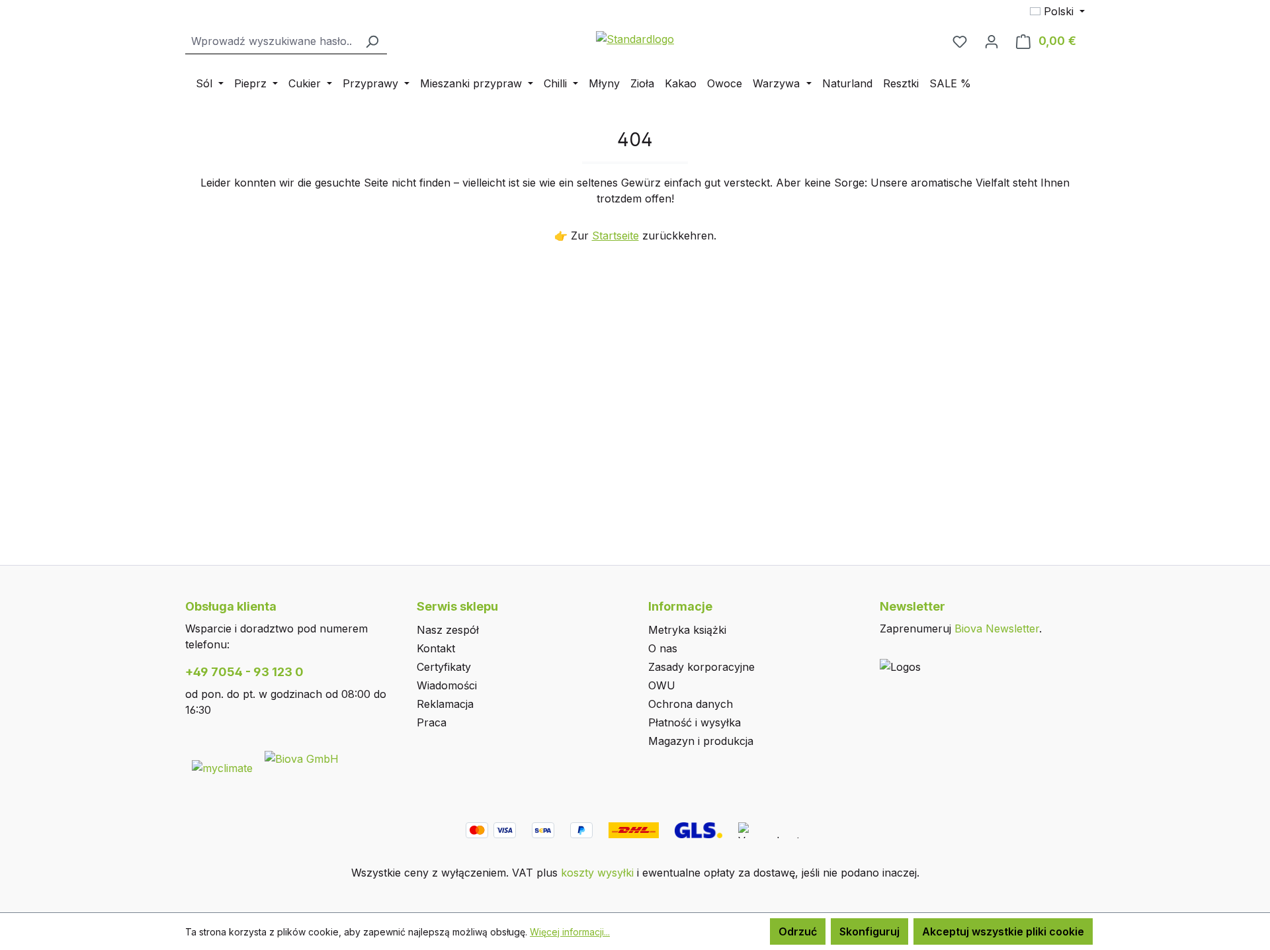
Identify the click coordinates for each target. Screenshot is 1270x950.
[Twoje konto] (991, 41)
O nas (662, 648)
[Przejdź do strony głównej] (635, 38)
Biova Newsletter (996, 628)
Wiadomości (447, 685)
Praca (431, 722)
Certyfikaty (444, 666)
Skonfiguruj (869, 931)
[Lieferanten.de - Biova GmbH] (302, 757)
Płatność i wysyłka (694, 722)
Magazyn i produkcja (700, 741)
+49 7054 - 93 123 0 (244, 672)
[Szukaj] (372, 41)
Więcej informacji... (570, 931)
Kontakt (436, 648)
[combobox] (271, 41)
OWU (661, 685)
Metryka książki (687, 629)
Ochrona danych (690, 704)
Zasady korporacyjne (701, 666)
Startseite (615, 235)
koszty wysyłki (597, 872)
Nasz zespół (448, 629)
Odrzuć (798, 931)
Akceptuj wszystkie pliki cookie (1003, 931)
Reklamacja (445, 704)
